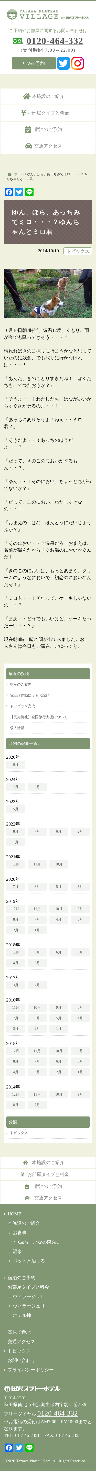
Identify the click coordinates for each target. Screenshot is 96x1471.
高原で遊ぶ (19, 1332)
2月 (80, 831)
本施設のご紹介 (48, 96)
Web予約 (36, 63)
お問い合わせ (21, 1360)
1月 (15, 842)
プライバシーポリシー (31, 1369)
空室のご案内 (20, 684)
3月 (80, 887)
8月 (15, 831)
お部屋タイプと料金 (48, 112)
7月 (15, 787)
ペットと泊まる (29, 1260)
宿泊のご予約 (48, 129)
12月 (15, 864)
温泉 (17, 1251)
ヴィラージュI (27, 1296)
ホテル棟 (22, 1315)
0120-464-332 (55, 41)
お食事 (20, 1232)
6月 (15, 764)
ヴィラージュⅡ (29, 1305)
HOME (14, 1213)
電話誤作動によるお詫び (29, 695)
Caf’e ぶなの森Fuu (38, 1242)
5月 (15, 809)
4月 (58, 919)
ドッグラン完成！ (24, 706)
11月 (37, 864)
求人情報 (17, 728)
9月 (80, 909)
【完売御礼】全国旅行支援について (38, 717)
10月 (58, 864)
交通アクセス (48, 146)
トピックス (77, 251)
